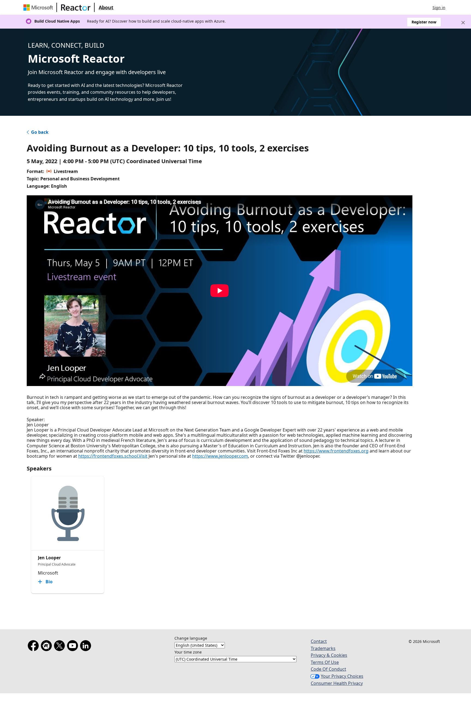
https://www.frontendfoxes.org (336, 451)
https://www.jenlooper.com (220, 456)
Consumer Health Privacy (337, 683)
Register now (424, 22)
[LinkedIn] (86, 646)
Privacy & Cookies (329, 655)
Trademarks (323, 648)
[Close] (463, 22)
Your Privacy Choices (342, 676)
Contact (319, 641)
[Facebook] (34, 646)
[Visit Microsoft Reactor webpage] (76, 7)
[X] (60, 646)
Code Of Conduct (328, 669)
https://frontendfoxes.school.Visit (112, 456)
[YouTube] (73, 646)
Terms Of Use (325, 662)
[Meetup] (47, 646)
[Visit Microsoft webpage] (39, 7)
